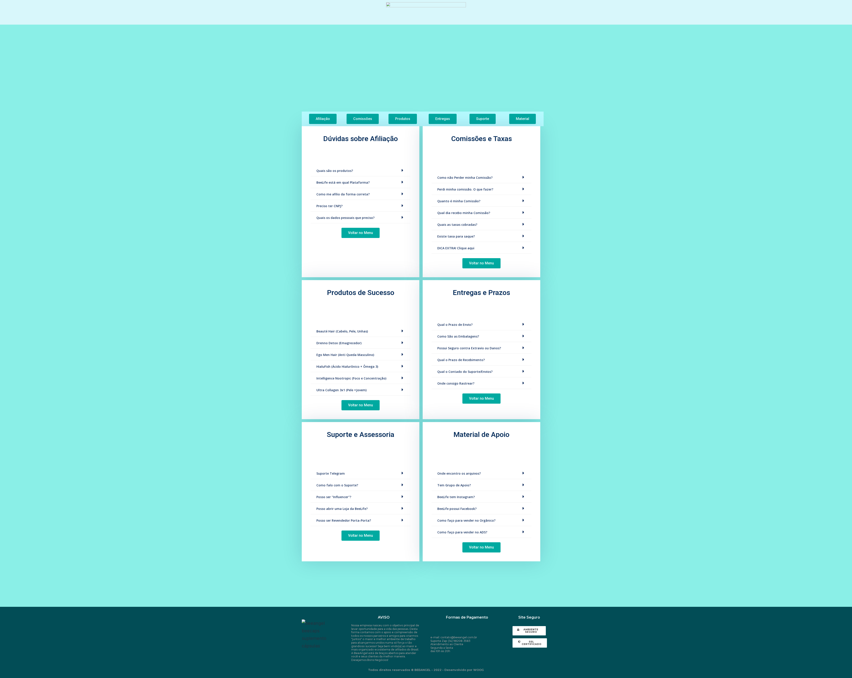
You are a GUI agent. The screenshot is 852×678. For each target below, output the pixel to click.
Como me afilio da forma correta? (343, 194)
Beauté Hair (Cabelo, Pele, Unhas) (342, 331)
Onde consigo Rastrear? (455, 383)
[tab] (360, 170)
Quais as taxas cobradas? (457, 224)
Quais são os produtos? (334, 171)
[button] (323, 119)
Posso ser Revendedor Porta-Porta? (343, 520)
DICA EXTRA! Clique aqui (455, 248)
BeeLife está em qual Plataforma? (343, 182)
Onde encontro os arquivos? (459, 473)
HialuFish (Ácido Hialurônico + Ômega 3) (347, 366)
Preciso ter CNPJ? (329, 206)
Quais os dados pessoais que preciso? (345, 218)
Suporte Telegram (330, 473)
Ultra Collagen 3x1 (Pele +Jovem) (341, 390)
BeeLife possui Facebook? (457, 509)
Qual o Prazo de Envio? (455, 324)
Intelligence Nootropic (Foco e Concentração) (351, 378)
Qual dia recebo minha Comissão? (463, 213)
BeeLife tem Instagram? (456, 497)
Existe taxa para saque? (456, 236)
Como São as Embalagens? (458, 336)
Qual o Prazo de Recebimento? (461, 360)
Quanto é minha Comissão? (458, 201)
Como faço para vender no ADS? (462, 532)
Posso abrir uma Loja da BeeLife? (342, 509)
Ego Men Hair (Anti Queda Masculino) (345, 355)
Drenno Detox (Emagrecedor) (338, 343)
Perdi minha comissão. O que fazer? (465, 189)
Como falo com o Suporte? (337, 485)
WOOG (478, 670)
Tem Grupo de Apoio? (454, 485)
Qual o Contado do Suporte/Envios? (465, 371)
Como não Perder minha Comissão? (465, 177)
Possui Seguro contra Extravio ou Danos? (469, 348)
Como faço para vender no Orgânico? (466, 520)
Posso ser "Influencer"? (333, 497)
